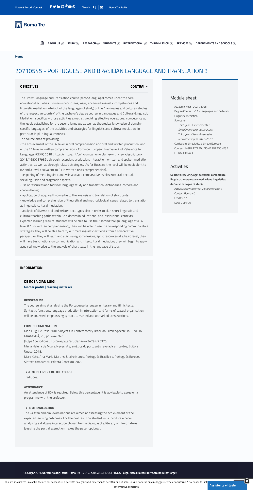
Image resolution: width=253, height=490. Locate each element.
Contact (37, 7)
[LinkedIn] (58, 5)
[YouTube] (70, 5)
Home (42, 43)
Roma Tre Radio (118, 7)
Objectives (29, 86)
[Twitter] (55, 5)
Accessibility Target (165, 473)
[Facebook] (51, 5)
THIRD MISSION (159, 43)
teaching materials (59, 287)
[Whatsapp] (74, 5)
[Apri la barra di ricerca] (92, 7)
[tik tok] (66, 5)
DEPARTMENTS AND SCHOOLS (214, 43)
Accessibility (145, 473)
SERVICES (183, 43)
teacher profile (34, 287)
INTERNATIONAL (133, 43)
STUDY (71, 43)
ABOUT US (54, 43)
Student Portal (23, 7)
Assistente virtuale (223, 485)
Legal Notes (130, 473)
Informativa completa (126, 487)
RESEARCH (89, 43)
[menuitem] (42, 43)
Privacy (116, 473)
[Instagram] (62, 5)
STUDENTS (109, 43)
